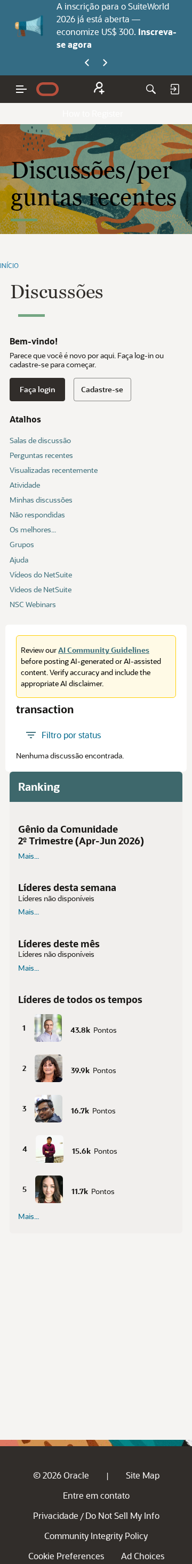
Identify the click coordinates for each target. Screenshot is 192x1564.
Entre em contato (96, 1495)
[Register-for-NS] (99, 89)
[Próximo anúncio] (105, 63)
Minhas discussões (41, 500)
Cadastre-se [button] (102, 389)
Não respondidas (37, 514)
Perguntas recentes (41, 455)
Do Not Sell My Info (122, 1515)
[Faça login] (174, 89)
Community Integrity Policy (96, 1535)
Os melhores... (33, 529)
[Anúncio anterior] (87, 63)
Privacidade (55, 1515)
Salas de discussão (40, 440)
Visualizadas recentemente (54, 470)
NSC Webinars (33, 604)
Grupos (22, 544)
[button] (96, 1026)
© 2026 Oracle (61, 1475)
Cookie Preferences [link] (66, 1555)
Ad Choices (142, 1555)
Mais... (28, 856)
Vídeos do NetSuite (41, 574)
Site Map (142, 1475)
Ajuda (19, 560)
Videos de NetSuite (40, 589)
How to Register (92, 113)
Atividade (25, 485)
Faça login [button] (37, 389)
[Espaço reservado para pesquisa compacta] (151, 89)
